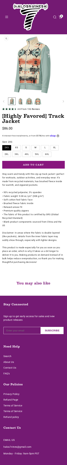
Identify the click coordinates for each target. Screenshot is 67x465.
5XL (37, 154)
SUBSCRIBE (52, 330)
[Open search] (54, 17)
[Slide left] (4, 101)
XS (16, 147)
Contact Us (9, 367)
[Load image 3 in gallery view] (29, 101)
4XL (27, 154)
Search (7, 356)
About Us (8, 362)
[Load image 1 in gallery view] (11, 101)
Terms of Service (12, 405)
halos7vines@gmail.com (17, 446)
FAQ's (6, 373)
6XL (47, 154)
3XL (17, 154)
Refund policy (11, 417)
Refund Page (10, 399)
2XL (7, 154)
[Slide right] (63, 101)
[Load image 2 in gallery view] (20, 101)
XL (54, 147)
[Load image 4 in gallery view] (37, 101)
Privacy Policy (11, 394)
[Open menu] (6, 17)
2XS (7, 147)
